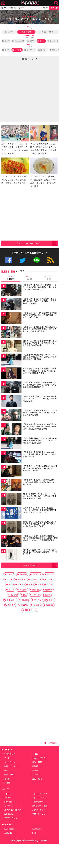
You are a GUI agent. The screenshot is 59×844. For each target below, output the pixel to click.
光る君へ (37, 605)
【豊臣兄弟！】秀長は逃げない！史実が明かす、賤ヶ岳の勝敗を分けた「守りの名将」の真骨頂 (39, 301)
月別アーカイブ (38, 809)
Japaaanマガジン (39, 793)
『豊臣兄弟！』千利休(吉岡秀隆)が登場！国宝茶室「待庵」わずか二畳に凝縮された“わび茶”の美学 (40, 315)
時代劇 (49, 584)
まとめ (35, 753)
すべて (10, 32)
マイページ (9, 805)
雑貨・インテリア (11, 766)
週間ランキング (38, 814)
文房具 (48, 594)
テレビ (11, 589)
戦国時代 (23, 574)
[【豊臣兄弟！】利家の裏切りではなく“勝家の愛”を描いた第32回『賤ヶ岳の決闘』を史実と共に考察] (11, 415)
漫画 (39, 584)
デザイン (36, 594)
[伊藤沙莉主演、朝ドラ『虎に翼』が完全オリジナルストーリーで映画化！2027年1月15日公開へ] (11, 401)
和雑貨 (35, 766)
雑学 (10, 584)
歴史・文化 (37, 778)
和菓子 (35, 770)
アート (42, 41)
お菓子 (20, 584)
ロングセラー (36, 579)
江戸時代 (10, 574)
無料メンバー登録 (39, 805)
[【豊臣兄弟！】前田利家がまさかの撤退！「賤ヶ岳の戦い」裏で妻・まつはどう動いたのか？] (11, 457)
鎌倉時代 (11, 605)
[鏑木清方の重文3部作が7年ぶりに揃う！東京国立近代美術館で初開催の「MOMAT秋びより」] (11, 555)
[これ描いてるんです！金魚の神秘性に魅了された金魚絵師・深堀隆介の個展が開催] (15, 166)
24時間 (10, 277)
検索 (56, 3)
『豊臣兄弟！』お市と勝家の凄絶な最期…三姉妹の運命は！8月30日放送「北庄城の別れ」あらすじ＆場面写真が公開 (40, 537)
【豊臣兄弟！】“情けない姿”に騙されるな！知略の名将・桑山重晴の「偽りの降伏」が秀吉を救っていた (39, 287)
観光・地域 (9, 774)
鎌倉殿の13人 (30, 610)
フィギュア (38, 599)
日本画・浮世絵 (38, 758)
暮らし (7, 778)
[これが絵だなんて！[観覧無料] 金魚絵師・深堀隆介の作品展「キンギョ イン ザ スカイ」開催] (44, 166)
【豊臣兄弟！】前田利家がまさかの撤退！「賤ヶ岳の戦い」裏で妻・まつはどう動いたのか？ (39, 454)
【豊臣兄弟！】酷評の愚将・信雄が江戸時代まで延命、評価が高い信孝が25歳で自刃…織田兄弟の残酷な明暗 (40, 426)
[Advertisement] (29, 90)
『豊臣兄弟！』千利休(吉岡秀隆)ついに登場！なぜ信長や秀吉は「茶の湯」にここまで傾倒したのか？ (40, 468)
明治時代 (48, 589)
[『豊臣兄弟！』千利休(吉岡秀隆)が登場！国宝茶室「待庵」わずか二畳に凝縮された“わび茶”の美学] (11, 318)
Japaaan (29, 2)
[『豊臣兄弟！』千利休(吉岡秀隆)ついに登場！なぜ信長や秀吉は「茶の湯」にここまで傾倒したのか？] (11, 471)
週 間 (29, 277)
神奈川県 (27, 32)
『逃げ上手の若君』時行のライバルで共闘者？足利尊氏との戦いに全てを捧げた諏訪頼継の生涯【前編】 (39, 356)
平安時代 (50, 574)
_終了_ (32, 41)
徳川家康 (14, 594)
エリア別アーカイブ (12, 809)
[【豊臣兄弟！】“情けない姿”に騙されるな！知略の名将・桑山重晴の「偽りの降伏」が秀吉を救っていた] (11, 290)
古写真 (7, 782)
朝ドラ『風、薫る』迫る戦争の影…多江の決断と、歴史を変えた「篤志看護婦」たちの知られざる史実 (39, 342)
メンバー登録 (54, 8)
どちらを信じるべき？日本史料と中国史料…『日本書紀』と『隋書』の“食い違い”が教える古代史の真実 (39, 370)
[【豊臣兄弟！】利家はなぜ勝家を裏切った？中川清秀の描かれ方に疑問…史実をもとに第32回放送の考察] (11, 387)
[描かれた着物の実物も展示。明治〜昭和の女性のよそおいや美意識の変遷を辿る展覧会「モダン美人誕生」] (44, 133)
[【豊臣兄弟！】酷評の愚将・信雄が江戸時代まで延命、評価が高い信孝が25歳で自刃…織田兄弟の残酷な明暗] (11, 429)
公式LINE (36, 260)
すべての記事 (9, 753)
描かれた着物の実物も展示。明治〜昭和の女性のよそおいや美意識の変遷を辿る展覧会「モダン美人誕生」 (43, 148)
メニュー (3, 3)
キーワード (31, 50)
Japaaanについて (39, 797)
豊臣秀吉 (25, 599)
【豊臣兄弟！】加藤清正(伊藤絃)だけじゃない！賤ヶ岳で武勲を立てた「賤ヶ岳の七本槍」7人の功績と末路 (40, 329)
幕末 (30, 584)
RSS (50, 260)
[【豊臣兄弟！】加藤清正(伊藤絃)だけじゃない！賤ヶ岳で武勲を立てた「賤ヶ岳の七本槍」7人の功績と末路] (11, 332)
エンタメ (36, 774)
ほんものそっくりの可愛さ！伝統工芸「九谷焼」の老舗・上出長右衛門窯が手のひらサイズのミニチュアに (39, 510)
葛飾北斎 (49, 605)
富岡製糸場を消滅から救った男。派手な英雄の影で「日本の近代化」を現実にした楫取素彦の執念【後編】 (39, 524)
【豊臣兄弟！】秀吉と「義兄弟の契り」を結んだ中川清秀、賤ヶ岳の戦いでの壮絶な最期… (39, 482)
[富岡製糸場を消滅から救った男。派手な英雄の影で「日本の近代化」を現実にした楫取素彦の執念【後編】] (11, 527)
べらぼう (23, 589)
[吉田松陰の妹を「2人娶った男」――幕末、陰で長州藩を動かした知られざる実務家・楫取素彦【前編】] (11, 499)
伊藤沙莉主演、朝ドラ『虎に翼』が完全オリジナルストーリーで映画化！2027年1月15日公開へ (40, 398)
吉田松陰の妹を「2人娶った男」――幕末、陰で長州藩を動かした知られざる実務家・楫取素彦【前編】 (39, 496)
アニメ (9, 579)
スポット (43, 50)
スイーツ (50, 579)
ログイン (45, 8)
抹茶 (25, 594)
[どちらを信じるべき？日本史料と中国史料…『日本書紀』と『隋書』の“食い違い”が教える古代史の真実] (11, 373)
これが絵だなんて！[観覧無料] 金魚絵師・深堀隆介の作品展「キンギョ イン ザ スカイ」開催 (43, 181)
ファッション (9, 762)
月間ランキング (10, 818)
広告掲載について (11, 801)
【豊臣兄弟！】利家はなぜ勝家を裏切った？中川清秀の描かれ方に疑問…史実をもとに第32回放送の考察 (39, 384)
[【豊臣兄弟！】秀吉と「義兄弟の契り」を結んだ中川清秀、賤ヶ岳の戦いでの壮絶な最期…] (11, 485)
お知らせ (8, 797)
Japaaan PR (19, 41)
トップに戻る (52, 743)
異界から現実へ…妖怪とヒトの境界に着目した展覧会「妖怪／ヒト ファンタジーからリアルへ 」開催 (14, 148)
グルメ (7, 770)
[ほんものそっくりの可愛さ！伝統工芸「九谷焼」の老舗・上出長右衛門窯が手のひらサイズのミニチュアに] (11, 513)
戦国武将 (21, 579)
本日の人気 (9, 814)
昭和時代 (24, 605)
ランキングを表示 (29, 565)
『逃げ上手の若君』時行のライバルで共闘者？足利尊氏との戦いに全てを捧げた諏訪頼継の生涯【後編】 (39, 440)
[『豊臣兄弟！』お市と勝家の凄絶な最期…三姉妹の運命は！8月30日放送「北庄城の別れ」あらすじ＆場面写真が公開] (11, 541)
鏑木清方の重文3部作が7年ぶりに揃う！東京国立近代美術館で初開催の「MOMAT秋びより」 (40, 551)
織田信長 (36, 589)
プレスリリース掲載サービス (29, 243)
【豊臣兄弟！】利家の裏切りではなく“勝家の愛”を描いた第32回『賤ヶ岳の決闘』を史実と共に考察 (40, 412)
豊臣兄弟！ (11, 599)
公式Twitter (22, 260)
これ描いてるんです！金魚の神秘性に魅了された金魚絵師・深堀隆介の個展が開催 (14, 179)
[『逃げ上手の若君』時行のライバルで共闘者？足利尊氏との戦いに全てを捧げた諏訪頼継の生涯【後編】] (11, 443)
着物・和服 (37, 762)
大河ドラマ (37, 574)
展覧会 (51, 599)
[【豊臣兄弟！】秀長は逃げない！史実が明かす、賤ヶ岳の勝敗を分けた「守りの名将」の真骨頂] (11, 304)
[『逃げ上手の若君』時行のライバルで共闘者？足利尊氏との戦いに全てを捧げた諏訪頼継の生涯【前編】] (11, 360)
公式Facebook (8, 260)
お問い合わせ (38, 801)
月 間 (48, 277)
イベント (18, 50)
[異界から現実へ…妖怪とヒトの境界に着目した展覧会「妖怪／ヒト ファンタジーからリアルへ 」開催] (15, 133)
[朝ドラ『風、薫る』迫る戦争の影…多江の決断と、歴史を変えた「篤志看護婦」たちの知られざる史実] (11, 346)
